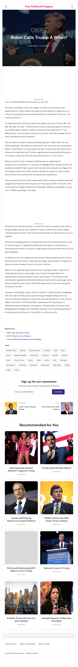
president (63, 360)
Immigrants (34, 355)
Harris (8, 355)
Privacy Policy (11, 644)
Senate (67, 365)
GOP (55, 350)
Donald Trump (11, 350)
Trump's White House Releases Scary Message (23, 339)
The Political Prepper (39, 6)
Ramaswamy (10, 365)
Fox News (46, 350)
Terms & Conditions (27, 644)
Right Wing (57, 365)
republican (33, 365)
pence (47, 360)
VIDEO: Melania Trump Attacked (18, 336)
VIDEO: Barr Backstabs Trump (17, 333)
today (8, 370)
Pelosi (39, 360)
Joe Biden (45, 355)
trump (17, 370)
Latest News (39, 30)
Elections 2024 (34, 350)
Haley (63, 350)
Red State (22, 365)
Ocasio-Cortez (19, 360)
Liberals (64, 355)
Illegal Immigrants (20, 355)
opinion (30, 360)
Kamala (55, 355)
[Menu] (6, 7)
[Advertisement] (39, 84)
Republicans (45, 365)
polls (54, 360)
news (8, 360)
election (22, 350)
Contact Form (44, 644)
